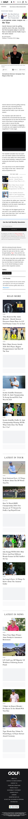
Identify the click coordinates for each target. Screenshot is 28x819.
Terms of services (18, 233)
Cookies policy (14, 792)
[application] (14, 140)
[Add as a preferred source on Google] (14, 806)
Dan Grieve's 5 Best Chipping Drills (18, 6)
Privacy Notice (20, 235)
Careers (14, 794)
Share (6, 69)
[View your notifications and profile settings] (11, 2)
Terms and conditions (14, 785)
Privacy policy (14, 787)
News (18, 38)
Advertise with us (14, 797)
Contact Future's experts (14, 780)
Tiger (12, 253)
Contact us (14, 783)
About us (14, 778)
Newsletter (23, 69)
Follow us (16, 69)
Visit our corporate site (19, 813)
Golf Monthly (7, 36)
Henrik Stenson (7, 273)
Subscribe (19, 2)
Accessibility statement (14, 790)
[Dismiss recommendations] (26, 11)
